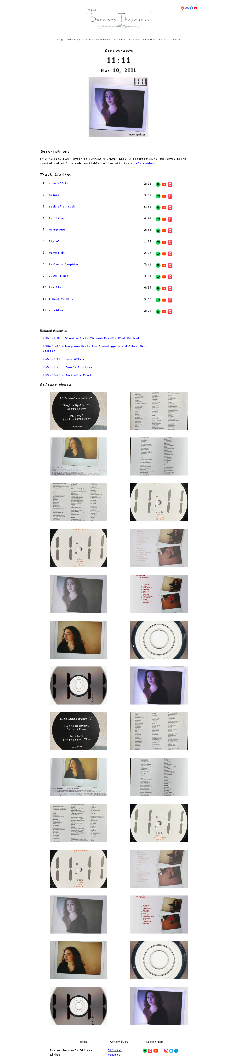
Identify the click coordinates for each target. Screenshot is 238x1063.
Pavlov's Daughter (64, 264)
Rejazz (54, 195)
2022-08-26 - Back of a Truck (67, 375)
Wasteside (57, 253)
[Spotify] (158, 184)
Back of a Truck (62, 206)
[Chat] (144, 1050)
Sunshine (56, 310)
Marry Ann (57, 229)
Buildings (57, 218)
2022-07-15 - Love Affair (64, 359)
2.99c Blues (58, 276)
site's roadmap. (144, 163)
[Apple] (170, 184)
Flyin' (54, 241)
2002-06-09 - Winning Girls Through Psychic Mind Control (91, 338)
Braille (55, 287)
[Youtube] (164, 184)
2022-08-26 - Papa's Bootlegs (67, 367)
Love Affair (58, 183)
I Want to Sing (61, 299)
